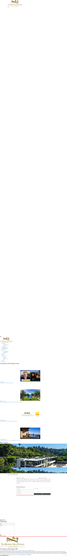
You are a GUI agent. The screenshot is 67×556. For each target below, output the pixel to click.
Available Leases (6, 344)
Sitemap (17, 554)
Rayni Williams (6, 352)
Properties (3, 343)
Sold (4, 345)
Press (2, 354)
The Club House (4, 355)
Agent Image (29, 554)
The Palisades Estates (5, 347)
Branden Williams (6, 351)
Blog (4, 359)
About (3, 350)
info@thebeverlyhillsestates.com (23, 550)
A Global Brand (4, 346)
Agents (5, 353)
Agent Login (3, 361)
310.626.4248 (17, 550)
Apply (4, 357)
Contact (3, 360)
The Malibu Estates (4, 348)
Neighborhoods (4, 349)
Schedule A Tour (6, 358)
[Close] (0, 336)
